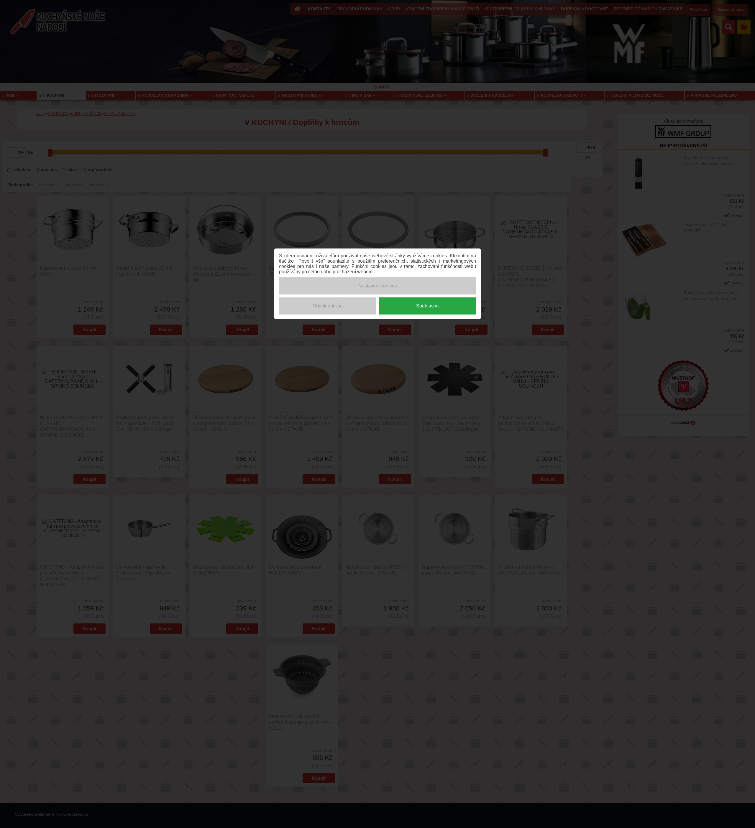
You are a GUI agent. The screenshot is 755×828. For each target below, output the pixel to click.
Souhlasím (427, 305)
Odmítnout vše (328, 305)
